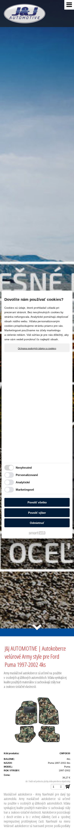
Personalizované (27, 474)
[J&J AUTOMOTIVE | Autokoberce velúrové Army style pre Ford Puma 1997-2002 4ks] (37, 719)
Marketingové (25, 489)
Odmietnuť (37, 522)
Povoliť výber (37, 512)
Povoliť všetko (37, 502)
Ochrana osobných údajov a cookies (37, 348)
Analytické (23, 482)
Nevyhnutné (24, 467)
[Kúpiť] (68, 786)
